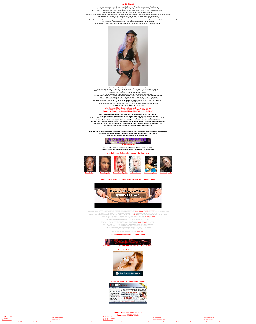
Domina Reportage (108, 320)
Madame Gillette (135, 173)
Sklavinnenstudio (150, 210)
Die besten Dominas (57, 317)
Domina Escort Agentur (143, 222)
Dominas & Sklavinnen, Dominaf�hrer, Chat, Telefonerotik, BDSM (128, 111)
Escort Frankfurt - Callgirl (141, 211)
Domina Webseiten (209, 317)
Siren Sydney (89, 173)
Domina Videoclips (108, 317)
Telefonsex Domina (128, 144)
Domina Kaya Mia (166, 173)
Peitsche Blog (157, 317)
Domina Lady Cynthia (120, 173)
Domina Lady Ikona (150, 173)
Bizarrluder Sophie (150, 216)
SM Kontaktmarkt (208, 319)
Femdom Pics (56, 319)
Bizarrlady (5, 318)
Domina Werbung (7, 320)
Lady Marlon (133, 214)
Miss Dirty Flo (105, 173)
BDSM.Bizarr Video (7, 317)
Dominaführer (140, 231)
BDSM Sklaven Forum (159, 319)
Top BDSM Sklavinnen (109, 318)
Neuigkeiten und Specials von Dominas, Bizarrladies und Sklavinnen (128, 245)
